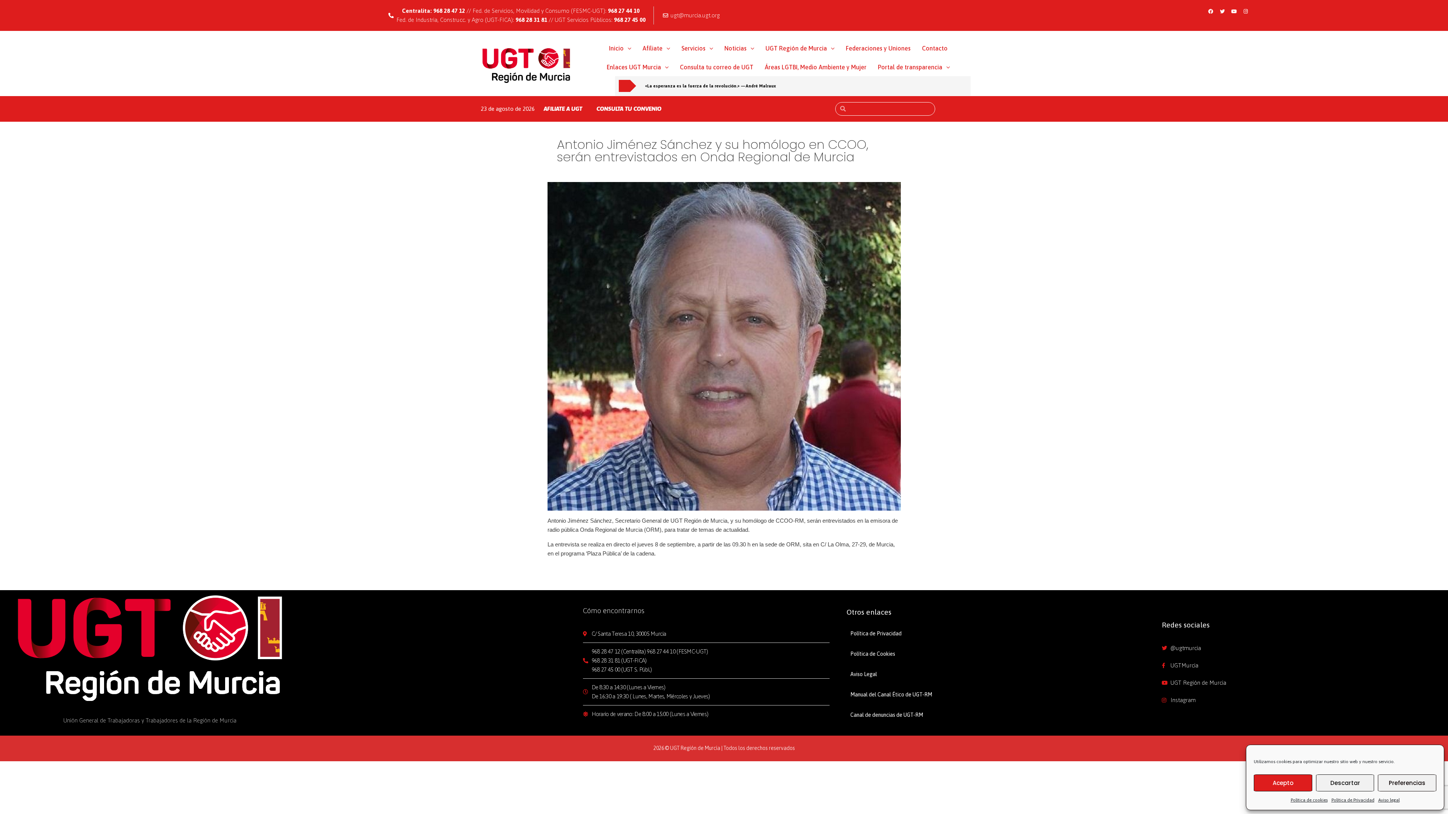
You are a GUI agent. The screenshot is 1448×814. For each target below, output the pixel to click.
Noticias (735, 48)
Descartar (1345, 783)
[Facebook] (1211, 11)
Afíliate (653, 48)
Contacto (935, 48)
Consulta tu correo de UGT (716, 67)
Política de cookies (1309, 800)
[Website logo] (526, 65)
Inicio (616, 48)
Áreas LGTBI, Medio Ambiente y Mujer (816, 67)
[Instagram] (1246, 11)
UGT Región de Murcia (796, 48)
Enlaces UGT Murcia (634, 67)
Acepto (1283, 783)
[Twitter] (1222, 11)
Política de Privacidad (1352, 800)
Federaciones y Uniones (878, 48)
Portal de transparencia (910, 67)
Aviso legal (1389, 800)
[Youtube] (1234, 11)
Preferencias (1407, 783)
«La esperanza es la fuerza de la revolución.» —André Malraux (710, 85)
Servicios (693, 48)
